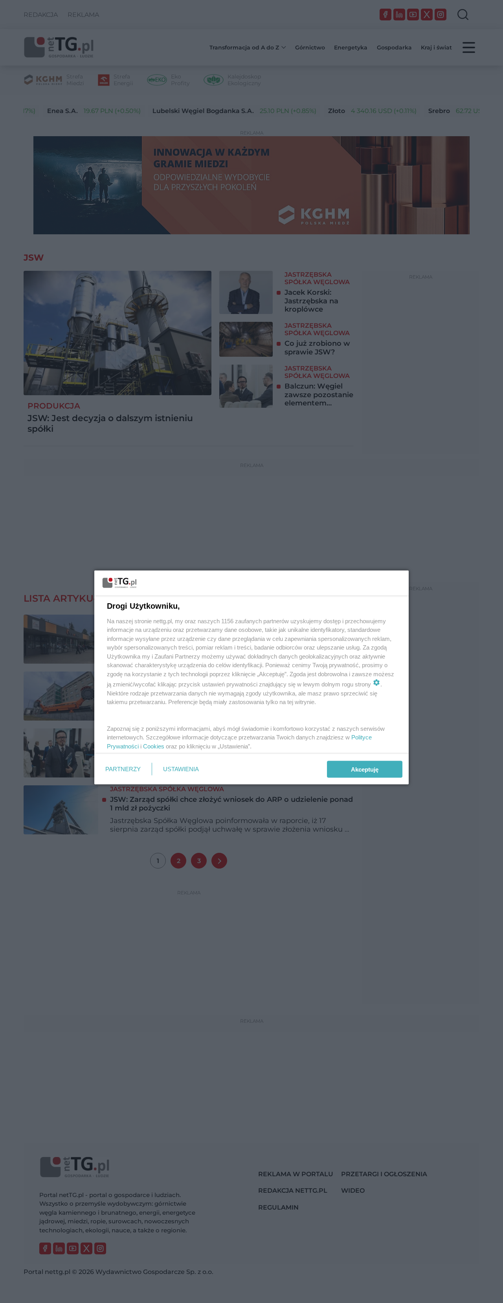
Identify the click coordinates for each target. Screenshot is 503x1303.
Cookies (153, 746)
